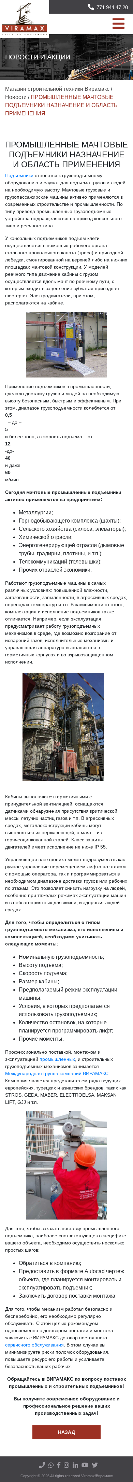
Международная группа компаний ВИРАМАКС (56, 1073)
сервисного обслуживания (34, 1345)
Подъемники (19, 175)
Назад (66, 1432)
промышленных (57, 1059)
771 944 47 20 (112, 7)
